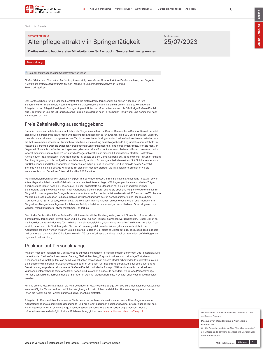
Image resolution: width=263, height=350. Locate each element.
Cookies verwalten (35, 342)
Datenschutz (56, 342)
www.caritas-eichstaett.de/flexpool (123, 311)
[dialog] (229, 328)
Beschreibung (35, 62)
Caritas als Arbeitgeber (170, 8)
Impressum (72, 342)
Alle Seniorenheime (100, 8)
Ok (253, 342)
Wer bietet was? (123, 8)
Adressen (191, 8)
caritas (258, 14)
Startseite (85, 8)
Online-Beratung (258, 35)
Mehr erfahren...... (225, 343)
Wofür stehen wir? (144, 8)
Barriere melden (111, 342)
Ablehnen (242, 342)
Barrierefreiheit (90, 342)
